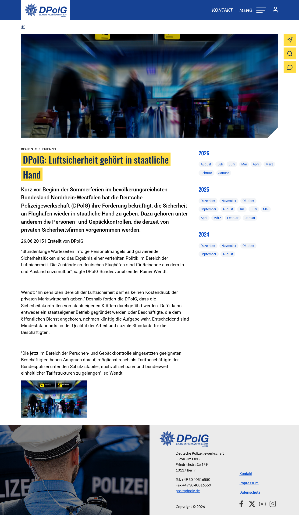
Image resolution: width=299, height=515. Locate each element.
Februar (206, 173)
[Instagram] (271, 503)
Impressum (249, 483)
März (269, 164)
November (228, 201)
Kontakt (222, 10)
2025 (204, 189)
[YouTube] (260, 503)
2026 (204, 153)
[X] (250, 503)
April (256, 164)
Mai (244, 164)
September (208, 209)
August (206, 164)
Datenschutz (249, 492)
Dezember (208, 201)
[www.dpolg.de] (23, 27)
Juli (220, 164)
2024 (204, 234)
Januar (223, 173)
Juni (232, 164)
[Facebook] (242, 503)
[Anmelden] (273, 10)
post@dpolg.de (188, 490)
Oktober (248, 201)
